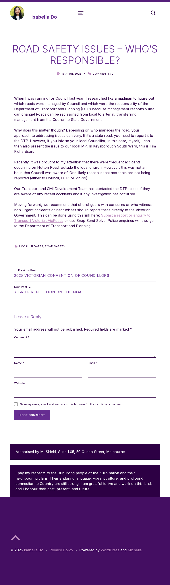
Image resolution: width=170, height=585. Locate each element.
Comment (21, 337)
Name (19, 363)
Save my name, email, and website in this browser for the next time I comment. (71, 404)
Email (92, 363)
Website (19, 383)
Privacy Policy (61, 550)
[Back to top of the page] (15, 541)
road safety (55, 246)
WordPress (110, 550)
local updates (31, 246)
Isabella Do (44, 17)
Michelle (135, 550)
